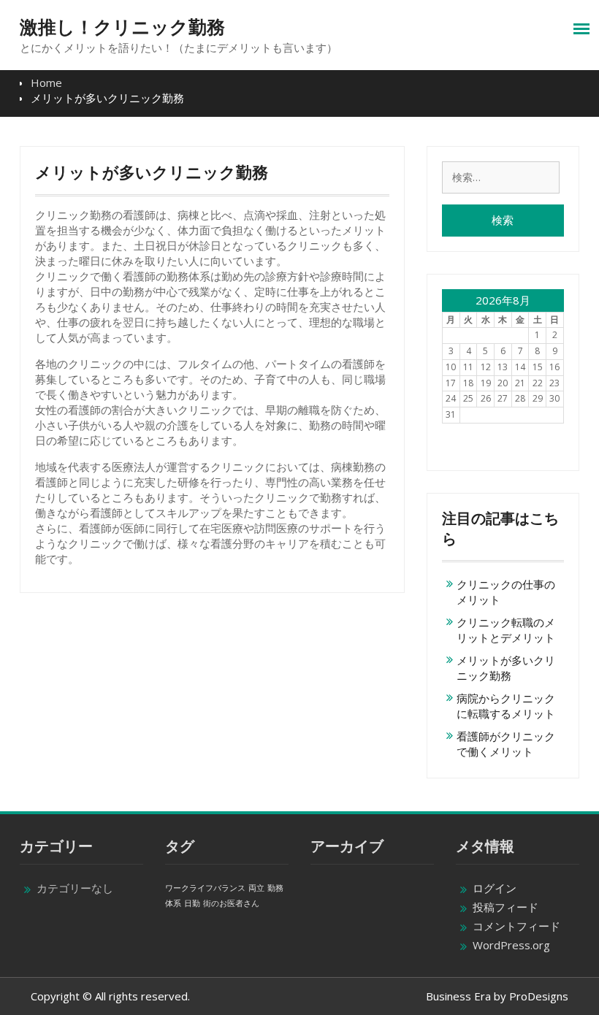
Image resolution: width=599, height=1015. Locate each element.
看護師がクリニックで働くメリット (506, 744)
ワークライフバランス (205, 888)
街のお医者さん (231, 903)
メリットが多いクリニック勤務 (506, 668)
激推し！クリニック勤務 (122, 27)
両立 (256, 888)
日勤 (192, 903)
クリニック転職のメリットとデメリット (506, 630)
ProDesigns (538, 996)
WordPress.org (511, 945)
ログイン (494, 888)
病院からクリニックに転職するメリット (506, 706)
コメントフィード (516, 926)
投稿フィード (505, 907)
